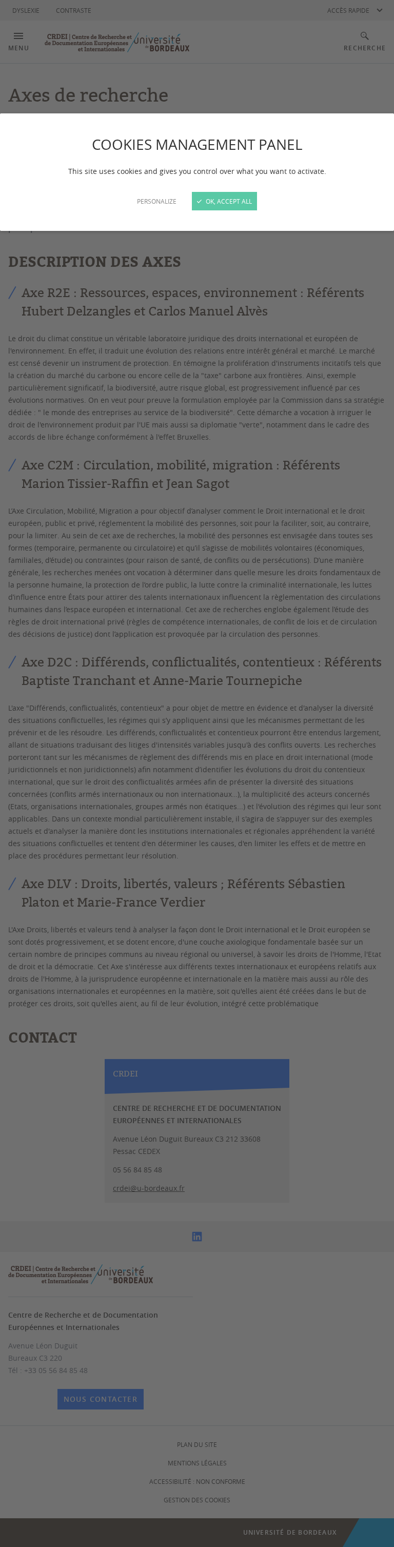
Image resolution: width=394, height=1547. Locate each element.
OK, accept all (228, 201)
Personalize (156, 201)
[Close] (197, 773)
